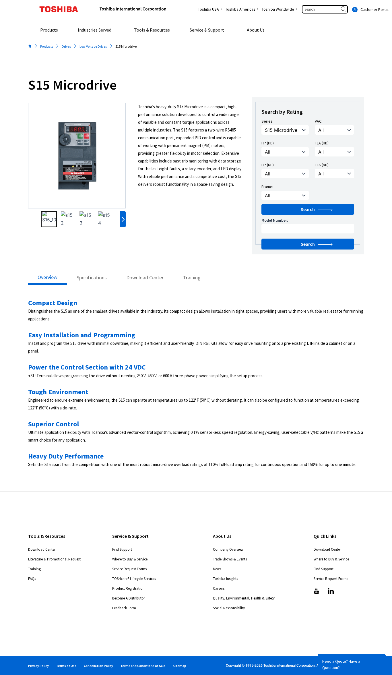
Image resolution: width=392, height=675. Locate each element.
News (217, 568)
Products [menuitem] (49, 30)
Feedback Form (124, 608)
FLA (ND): (322, 164)
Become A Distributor (128, 598)
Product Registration (128, 588)
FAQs (32, 578)
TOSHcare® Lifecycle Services (134, 578)
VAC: (318, 121)
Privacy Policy (38, 666)
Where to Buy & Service (130, 559)
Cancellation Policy (98, 666)
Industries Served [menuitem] (94, 30)
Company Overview (228, 549)
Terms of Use (66, 666)
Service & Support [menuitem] (207, 30)
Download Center (41, 549)
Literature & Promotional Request (54, 559)
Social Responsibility (229, 608)
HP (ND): (268, 164)
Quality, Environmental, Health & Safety (244, 598)
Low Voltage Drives (93, 46)
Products (46, 46)
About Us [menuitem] (256, 30)
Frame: (267, 186)
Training (34, 568)
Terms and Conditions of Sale (143, 666)
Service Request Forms (129, 568)
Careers (218, 588)
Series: (267, 121)
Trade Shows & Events (230, 559)
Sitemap (179, 666)
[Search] (344, 9)
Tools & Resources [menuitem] (152, 30)
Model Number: (274, 220)
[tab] (47, 279)
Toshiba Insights (225, 578)
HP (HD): (268, 143)
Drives (66, 46)
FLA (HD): (322, 143)
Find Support (122, 549)
